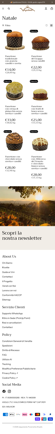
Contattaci (7, 276)
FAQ (4, 355)
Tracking (6, 364)
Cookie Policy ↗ (10, 378)
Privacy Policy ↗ (10, 373)
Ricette (5, 267)
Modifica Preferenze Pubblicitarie (19, 368)
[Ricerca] (9, 8)
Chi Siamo (7, 263)
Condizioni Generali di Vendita (17, 341)
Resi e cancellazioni (11, 322)
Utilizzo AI (7, 359)
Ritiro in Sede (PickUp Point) (16, 318)
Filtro (7, 25)
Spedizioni (7, 345)
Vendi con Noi (9, 286)
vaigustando (22, 427)
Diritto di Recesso (10, 350)
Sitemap (6, 299)
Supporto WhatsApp (12, 313)
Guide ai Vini (8, 272)
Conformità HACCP (12, 295)
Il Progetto (7, 281)
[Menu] (3, 8)
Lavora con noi (9, 290)
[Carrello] (52, 8)
